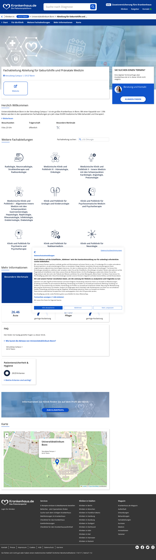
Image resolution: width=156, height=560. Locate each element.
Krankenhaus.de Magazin (128, 505)
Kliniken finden (133, 99)
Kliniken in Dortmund (87, 527)
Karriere (60, 547)
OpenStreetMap (94, 486)
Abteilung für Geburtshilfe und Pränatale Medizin (72, 16)
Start (5, 22)
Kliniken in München (87, 509)
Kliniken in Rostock (86, 541)
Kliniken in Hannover (87, 538)
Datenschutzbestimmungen (111, 250)
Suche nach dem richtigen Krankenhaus (55, 513)
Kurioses (121, 523)
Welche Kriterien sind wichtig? (18, 380)
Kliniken (124, 9)
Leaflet (84, 486)
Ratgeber (135, 9)
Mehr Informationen (63, 22)
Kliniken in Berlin (85, 505)
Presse (12, 547)
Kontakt (147, 9)
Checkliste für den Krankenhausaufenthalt (56, 527)
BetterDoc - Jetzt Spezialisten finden (54, 509)
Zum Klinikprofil (55, 410)
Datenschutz (49, 547)
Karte (78, 22)
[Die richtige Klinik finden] (2, 16)
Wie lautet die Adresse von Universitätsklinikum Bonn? (31, 341)
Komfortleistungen (47, 523)
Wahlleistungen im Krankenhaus (52, 516)
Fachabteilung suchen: (66, 139)
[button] (57, 462)
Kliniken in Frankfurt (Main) (89, 513)
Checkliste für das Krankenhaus (52, 520)
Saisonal (121, 534)
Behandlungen (123, 516)
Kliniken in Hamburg (87, 516)
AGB (39, 547)
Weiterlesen (8, 118)
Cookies (32, 547)
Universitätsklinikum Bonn (43, 16)
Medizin (121, 527)
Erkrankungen (123, 513)
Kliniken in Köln (85, 530)
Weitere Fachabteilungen (38, 22)
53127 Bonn (22, 16)
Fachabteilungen (124, 520)
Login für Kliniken (8, 509)
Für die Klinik (17, 22)
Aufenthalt (122, 509)
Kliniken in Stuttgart (86, 523)
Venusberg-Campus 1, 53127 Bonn (20, 75)
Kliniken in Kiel (85, 534)
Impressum (22, 547)
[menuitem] (124, 9)
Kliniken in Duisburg (87, 520)
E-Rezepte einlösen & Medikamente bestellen (57, 505)
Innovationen (123, 530)
